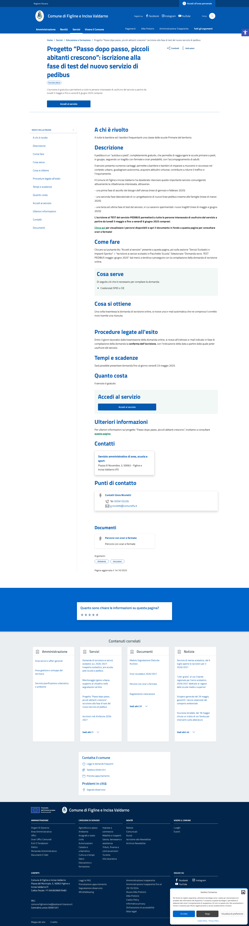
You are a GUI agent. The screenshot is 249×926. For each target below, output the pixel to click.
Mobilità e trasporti (111, 835)
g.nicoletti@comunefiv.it (123, 506)
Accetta (183, 913)
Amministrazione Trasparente (174, 28)
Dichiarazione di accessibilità (140, 907)
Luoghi (177, 827)
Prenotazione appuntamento (93, 884)
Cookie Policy (202, 920)
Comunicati (131, 831)
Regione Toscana (41, 3)
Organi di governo (40, 827)
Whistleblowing (86, 892)
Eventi (177, 831)
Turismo (106, 855)
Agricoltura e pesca (88, 827)
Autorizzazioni (86, 843)
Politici (34, 847)
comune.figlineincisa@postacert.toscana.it (51, 904)
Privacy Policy (214, 920)
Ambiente (83, 831)
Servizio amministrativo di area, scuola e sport (122, 458)
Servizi (76, 29)
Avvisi (129, 835)
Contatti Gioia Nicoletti (118, 495)
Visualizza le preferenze (232, 913)
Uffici (33, 835)
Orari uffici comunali (41, 839)
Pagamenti (130, 28)
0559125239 (121, 501)
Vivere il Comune (94, 29)
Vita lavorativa (109, 858)
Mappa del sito (38, 922)
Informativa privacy (135, 903)
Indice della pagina (41, 129)
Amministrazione (45, 29)
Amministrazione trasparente (140, 880)
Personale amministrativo (44, 851)
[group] (53, 696)
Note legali (131, 911)
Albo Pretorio (147, 28)
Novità (64, 29)
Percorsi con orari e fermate (121, 538)
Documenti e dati (39, 855)
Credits (53, 922)
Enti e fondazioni (39, 843)
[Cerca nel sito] (212, 16)
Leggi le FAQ (85, 880)
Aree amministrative (41, 831)
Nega (207, 913)
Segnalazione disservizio (90, 888)
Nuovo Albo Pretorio (136, 892)
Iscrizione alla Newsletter (138, 839)
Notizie (129, 827)
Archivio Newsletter (136, 843)
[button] (245, 32)
